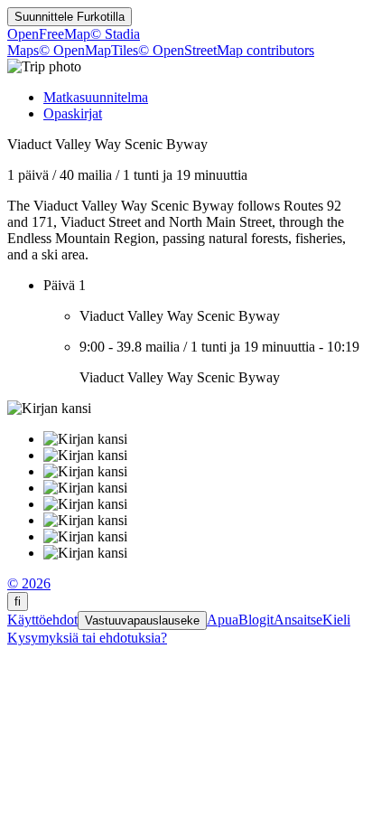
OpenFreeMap (48, 34)
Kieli (336, 619)
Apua (222, 619)
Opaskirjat (72, 113)
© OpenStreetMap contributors (226, 50)
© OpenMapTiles (88, 50)
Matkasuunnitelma (95, 97)
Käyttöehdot (42, 619)
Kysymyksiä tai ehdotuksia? (87, 637)
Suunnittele (69, 16)
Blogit (256, 619)
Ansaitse (298, 619)
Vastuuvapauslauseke (142, 620)
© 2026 (29, 583)
